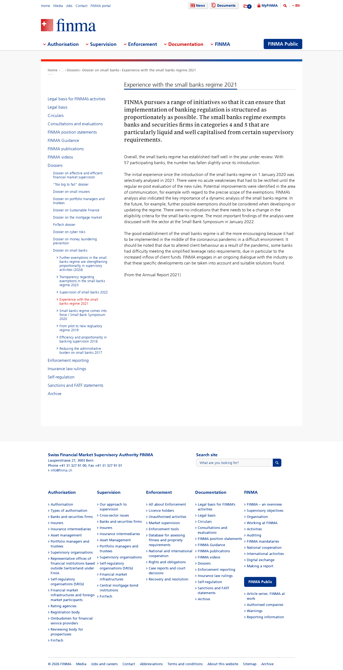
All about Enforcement (167, 504)
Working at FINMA (262, 523)
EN (297, 5)
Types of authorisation (69, 511)
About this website (222, 664)
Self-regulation (61, 377)
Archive (54, 393)
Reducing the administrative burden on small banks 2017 (80, 351)
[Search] (285, 6)
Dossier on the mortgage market (77, 217)
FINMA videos (60, 157)
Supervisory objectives (265, 511)
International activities (265, 554)
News (200, 5)
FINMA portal (101, 6)
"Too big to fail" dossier (70, 184)
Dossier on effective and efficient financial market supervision (77, 175)
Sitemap (249, 664)
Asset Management (115, 540)
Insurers (57, 523)
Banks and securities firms (72, 517)
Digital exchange (260, 560)
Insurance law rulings (67, 368)
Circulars (56, 115)
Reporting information (265, 617)
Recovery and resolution (168, 579)
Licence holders (161, 511)
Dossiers (73, 70)
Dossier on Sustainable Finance (76, 210)
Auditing (254, 535)
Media (58, 6)
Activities (254, 529)
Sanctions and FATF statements (75, 385)
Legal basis (57, 107)
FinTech (57, 640)
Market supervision (164, 523)
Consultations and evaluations (75, 123)
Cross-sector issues (114, 515)
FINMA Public (260, 582)
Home (45, 6)
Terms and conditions (185, 664)
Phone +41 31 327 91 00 (67, 465)
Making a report (260, 566)
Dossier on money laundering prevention (75, 241)
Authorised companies (265, 605)
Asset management (66, 535)
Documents (226, 5)
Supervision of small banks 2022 (83, 292)
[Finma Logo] (68, 25)
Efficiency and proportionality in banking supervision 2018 (83, 339)
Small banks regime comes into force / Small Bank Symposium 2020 (83, 315)
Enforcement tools (164, 529)
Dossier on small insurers (71, 192)
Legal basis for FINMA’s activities (76, 98)
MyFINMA (270, 5)
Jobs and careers (104, 664)
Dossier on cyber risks (69, 232)
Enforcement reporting (68, 360)
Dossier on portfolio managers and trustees (79, 201)
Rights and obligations (167, 562)
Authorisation (62, 504)
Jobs (69, 6)
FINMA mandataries (263, 541)
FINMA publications (66, 148)
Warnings (254, 611)
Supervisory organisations (72, 552)
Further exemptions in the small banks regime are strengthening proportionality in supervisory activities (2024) (83, 264)
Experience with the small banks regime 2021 (159, 70)
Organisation (257, 517)
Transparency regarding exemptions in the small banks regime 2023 (82, 281)
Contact (81, 6)
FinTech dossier (64, 225)
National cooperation (264, 548)
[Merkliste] (246, 6)
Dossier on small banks (100, 70)
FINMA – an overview (264, 504)
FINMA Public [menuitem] (283, 44)
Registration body (65, 612)
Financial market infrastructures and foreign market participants (73, 595)
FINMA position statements (72, 132)
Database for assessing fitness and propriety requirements (167, 540)
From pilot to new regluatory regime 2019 (80, 328)
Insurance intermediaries (71, 529)
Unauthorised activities (167, 517)
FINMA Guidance (63, 140)
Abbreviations (151, 664)
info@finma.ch (61, 470)
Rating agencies (63, 606)
